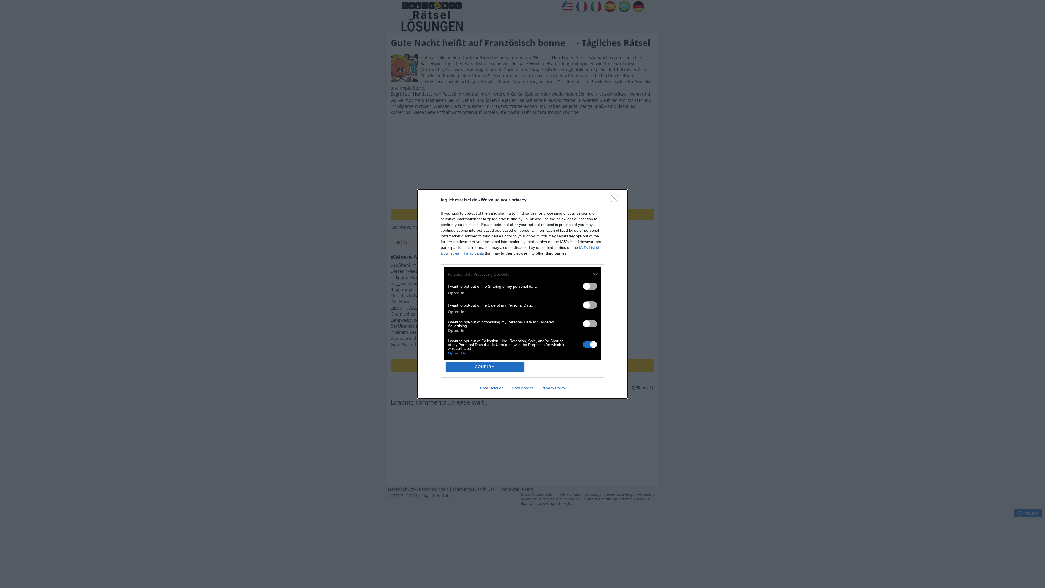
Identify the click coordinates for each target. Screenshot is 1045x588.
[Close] (616, 200)
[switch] (590, 286)
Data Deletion (491, 388)
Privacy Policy (553, 388)
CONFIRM (485, 367)
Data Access (522, 388)
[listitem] (522, 274)
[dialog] (522, 294)
